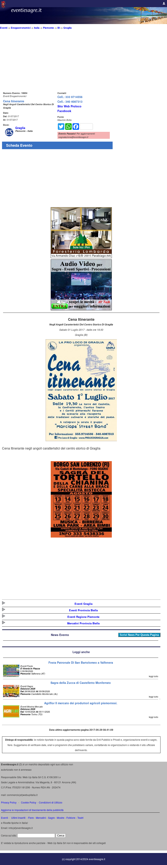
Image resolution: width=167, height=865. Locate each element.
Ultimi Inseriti (18, 817)
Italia (37, 28)
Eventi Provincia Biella (83, 610)
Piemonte (48, 28)
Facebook (64, 111)
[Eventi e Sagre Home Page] (3, 7)
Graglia (67, 28)
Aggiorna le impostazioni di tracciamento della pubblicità (32, 810)
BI (58, 28)
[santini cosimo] (81, 536)
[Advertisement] (81, 62)
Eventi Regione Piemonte (83, 617)
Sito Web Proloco (69, 106)
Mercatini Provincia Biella (83, 623)
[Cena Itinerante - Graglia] (81, 439)
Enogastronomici (21, 28)
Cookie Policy (28, 802)
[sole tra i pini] (81, 257)
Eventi (3, 28)
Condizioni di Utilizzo (50, 802)
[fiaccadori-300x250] (81, 309)
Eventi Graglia (83, 604)
